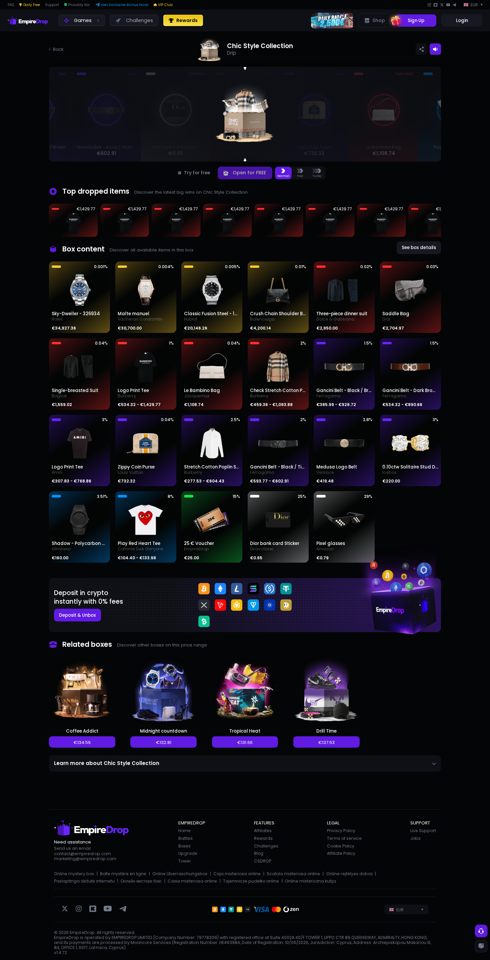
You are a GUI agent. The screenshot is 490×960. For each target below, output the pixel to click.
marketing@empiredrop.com (85, 858)
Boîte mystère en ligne (123, 873)
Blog (258, 853)
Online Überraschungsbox (179, 873)
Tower (184, 861)
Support (52, 5)
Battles (185, 838)
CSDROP (262, 861)
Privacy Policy (341, 830)
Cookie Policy (340, 846)
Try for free (197, 173)
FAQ (11, 5)
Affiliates (263, 830)
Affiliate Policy (341, 853)
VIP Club (165, 4)
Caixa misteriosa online (192, 881)
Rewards (263, 838)
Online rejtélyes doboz (349, 873)
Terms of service (344, 838)
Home (184, 830)
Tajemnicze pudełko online (251, 881)
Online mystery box (74, 873)
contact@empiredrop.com (82, 853)
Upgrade (187, 853)
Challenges (266, 846)
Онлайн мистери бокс (141, 881)
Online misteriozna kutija (310, 881)
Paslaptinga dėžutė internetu (84, 881)
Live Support (423, 830)
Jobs (415, 838)
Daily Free (31, 5)
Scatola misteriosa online (293, 873)
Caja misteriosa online (237, 873)
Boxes (184, 846)
